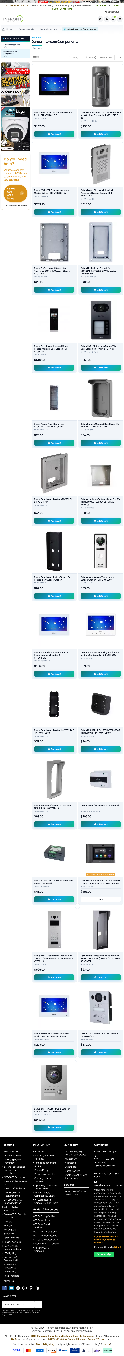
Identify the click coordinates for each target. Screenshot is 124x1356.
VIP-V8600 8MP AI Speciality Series (13, 1201)
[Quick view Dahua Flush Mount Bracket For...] (120, 236)
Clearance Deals (12, 1155)
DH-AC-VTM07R (87, 430)
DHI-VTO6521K (40, 964)
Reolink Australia (12, 1241)
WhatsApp (106, 1254)
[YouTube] (37, 1288)
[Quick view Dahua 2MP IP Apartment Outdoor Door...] (74, 923)
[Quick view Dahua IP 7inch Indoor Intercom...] (74, 80)
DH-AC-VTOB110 (41, 811)
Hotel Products (11, 1275)
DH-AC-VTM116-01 (88, 277)
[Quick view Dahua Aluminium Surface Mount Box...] (120, 467)
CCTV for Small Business (42, 1226)
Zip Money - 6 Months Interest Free (45, 1187)
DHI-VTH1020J (87, 658)
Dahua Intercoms (14, 39)
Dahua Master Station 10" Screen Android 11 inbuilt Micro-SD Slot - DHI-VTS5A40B (101, 882)
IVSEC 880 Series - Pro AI (15, 1183)
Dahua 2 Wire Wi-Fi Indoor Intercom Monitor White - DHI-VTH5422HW (51, 191)
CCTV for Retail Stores (45, 1231)
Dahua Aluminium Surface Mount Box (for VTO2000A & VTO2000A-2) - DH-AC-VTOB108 (101, 502)
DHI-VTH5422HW (41, 196)
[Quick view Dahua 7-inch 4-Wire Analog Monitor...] (120, 620)
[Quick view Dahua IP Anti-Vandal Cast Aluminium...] (120, 80)
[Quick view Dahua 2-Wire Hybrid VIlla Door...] (120, 1001)
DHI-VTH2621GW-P (42, 661)
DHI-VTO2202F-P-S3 (42, 1115)
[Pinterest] (31, 1288)
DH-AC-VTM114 (40, 505)
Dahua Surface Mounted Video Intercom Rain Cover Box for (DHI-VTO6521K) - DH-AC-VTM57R (100, 958)
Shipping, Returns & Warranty (44, 1157)
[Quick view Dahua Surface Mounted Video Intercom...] (120, 923)
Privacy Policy (41, 1170)
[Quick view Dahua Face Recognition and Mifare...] (74, 314)
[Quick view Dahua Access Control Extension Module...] (74, 848)
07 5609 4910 (100, 5)
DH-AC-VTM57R (87, 964)
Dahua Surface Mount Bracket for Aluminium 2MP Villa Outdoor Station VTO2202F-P (52, 271)
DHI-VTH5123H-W (41, 1040)
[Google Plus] (24, 1288)
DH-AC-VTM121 (40, 583)
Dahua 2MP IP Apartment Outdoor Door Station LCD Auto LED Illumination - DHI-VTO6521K (53, 958)
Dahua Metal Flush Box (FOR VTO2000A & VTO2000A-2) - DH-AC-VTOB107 (100, 731)
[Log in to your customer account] (107, 19)
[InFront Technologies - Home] (12, 18)
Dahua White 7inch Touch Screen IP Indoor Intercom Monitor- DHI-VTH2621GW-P (51, 655)
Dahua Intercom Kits (11, 45)
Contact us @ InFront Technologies (76, 1176)
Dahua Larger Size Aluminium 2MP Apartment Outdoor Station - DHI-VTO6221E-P (97, 193)
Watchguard (10, 1229)
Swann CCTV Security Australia (15, 1216)
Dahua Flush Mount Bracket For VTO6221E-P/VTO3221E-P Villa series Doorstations (98, 271)
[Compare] (74, 74)
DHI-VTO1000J (87, 583)
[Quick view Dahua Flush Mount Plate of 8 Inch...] (74, 544)
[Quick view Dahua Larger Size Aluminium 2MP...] (120, 158)
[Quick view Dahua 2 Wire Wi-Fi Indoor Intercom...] (74, 158)
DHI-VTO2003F (87, 1040)
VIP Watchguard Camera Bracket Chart (46, 1201)
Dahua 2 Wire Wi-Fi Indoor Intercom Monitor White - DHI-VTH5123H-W (51, 1035)
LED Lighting (10, 1253)
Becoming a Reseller (44, 1174)
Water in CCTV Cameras (41, 1249)
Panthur (106, 1344)
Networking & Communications (12, 1247)
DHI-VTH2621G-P (41, 118)
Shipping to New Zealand (42, 1180)
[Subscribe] (38, 1304)
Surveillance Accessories (10, 1266)
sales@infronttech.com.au (108, 1185)
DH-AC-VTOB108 (87, 508)
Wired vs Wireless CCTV (46, 1239)
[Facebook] (4, 1288)
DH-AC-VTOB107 (87, 736)
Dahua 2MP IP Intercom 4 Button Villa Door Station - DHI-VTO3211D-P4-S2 (98, 347)
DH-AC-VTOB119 (41, 736)
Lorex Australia (11, 1237)
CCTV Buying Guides (44, 1216)
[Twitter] (11, 1288)
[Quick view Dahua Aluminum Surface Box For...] (74, 773)
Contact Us (66, 8)
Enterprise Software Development (75, 1193)
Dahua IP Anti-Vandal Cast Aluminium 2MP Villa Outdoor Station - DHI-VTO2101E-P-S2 (101, 115)
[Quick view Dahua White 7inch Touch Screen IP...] (74, 620)
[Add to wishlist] (74, 69)
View (100, 899)
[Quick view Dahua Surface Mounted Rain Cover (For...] (120, 391)
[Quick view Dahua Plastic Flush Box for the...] (74, 391)
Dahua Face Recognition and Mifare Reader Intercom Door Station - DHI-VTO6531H (51, 349)
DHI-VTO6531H (40, 355)
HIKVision (8, 1225)
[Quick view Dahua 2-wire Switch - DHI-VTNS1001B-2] (120, 773)
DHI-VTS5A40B (87, 886)
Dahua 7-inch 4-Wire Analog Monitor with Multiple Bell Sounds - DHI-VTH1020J (100, 653)
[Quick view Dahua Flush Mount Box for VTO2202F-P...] (74, 467)
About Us (39, 1151)
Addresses (70, 1162)
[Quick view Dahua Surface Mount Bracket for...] (74, 236)
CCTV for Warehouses (45, 1235)
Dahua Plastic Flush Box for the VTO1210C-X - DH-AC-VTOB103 (49, 425)
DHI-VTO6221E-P (88, 199)
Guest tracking (72, 1170)
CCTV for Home (42, 1220)
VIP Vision (8, 1221)
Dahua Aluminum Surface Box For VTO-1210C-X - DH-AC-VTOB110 (52, 806)
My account (71, 1158)
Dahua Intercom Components (10, 53)
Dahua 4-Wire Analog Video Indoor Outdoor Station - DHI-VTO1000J (97, 578)
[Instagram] (18, 1288)
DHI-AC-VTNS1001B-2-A (90, 811)
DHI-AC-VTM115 (40, 277)
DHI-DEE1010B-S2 (41, 886)
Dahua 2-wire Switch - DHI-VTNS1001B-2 (100, 805)
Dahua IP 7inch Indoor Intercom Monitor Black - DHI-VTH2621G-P (53, 114)
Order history (71, 1166)
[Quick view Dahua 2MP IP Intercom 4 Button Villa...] (120, 314)
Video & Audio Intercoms (11, 1208)
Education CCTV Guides (46, 1243)
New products (11, 1151)
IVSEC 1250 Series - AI (15, 1188)
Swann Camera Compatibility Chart (44, 1194)
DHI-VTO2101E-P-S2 (89, 121)
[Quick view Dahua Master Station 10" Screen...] (120, 848)
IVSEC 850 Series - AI (14, 1177)
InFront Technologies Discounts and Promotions (14, 1170)
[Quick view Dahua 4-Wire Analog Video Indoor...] (120, 544)
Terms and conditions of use (45, 1164)
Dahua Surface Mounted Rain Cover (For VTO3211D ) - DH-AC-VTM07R (100, 425)
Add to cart (56, 134)
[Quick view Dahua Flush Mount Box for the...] (74, 698)
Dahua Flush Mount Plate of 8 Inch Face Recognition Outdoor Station (53, 578)
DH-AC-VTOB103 (41, 430)
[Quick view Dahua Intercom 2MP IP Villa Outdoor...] (74, 1076)
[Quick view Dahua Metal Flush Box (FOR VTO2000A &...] (120, 698)
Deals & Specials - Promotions (13, 1161)
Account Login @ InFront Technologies (75, 1153)
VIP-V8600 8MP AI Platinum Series (13, 1194)
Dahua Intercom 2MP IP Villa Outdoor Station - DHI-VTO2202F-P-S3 (52, 1110)
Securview (9, 1233)
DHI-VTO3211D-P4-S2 (90, 352)
